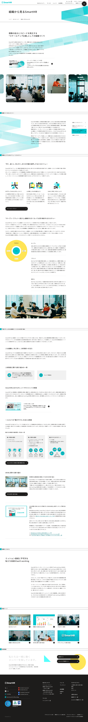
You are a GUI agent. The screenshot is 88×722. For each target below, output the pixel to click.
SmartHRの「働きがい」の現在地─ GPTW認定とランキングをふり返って (46, 535)
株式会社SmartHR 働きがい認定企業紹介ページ (41, 533)
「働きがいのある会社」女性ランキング (45, 516)
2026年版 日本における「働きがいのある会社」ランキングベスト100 (45, 534)
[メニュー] (84, 3)
